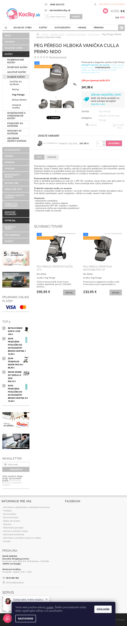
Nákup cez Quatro (11, 520)
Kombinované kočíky (15, 61)
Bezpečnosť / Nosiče (12, 175)
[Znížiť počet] (103, 144)
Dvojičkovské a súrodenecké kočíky (16, 115)
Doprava (7, 524)
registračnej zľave (99, 70)
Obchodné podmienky (13, 534)
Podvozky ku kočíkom (15, 124)
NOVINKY (10, 41)
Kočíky (43, 27)
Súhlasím (103, 609)
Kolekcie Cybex (22, 27)
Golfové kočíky (16, 72)
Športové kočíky (17, 67)
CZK (117, 17)
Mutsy (15, 89)
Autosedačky (62, 27)
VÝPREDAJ (10, 220)
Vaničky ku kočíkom (16, 83)
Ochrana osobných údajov (15, 531)
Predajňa (7, 510)
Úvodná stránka (6, 27)
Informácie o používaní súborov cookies (22, 537)
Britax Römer (19, 99)
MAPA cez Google (12, 563)
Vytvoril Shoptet (117, 619)
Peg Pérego (18, 94)
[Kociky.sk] (23, 14)
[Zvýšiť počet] (103, 141)
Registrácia (119, 4)
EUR (122, 17)
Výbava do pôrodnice (11, 204)
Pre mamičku (12, 234)
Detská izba (12, 182)
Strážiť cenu (120, 126)
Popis (39, 157)
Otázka (93, 125)
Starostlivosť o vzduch (15, 196)
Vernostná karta (10, 517)
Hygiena (9, 168)
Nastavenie (25, 618)
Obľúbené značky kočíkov (16, 139)
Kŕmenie (99, 27)
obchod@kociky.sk (15, 582)
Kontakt (6, 541)
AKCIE (8, 35)
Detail (69, 292)
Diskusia (52, 157)
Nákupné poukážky (10, 213)
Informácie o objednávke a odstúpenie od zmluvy (26, 507)
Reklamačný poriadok (13, 527)
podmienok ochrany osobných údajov (12, 482)
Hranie (82, 27)
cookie (49, 607)
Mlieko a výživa (10, 227)
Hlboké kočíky (16, 76)
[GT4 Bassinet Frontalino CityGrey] (40, 143)
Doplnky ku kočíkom (14, 132)
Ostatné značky (16, 106)
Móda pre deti (13, 189)
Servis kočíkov (9, 514)
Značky (9, 241)
